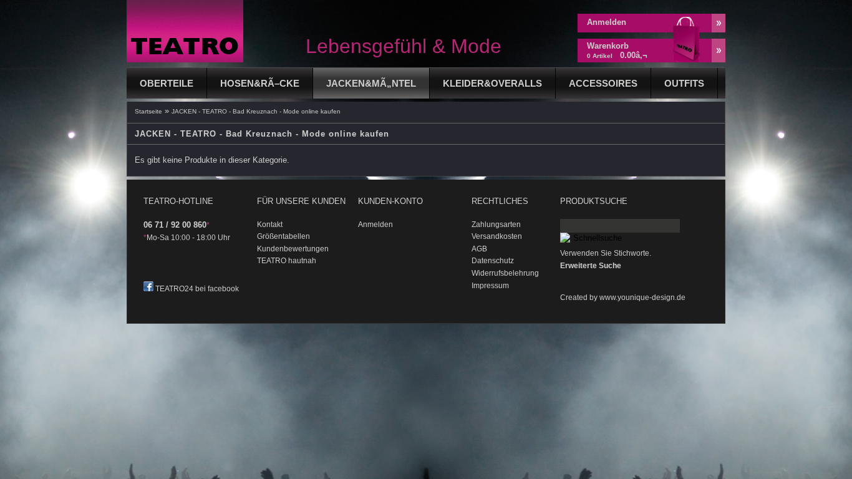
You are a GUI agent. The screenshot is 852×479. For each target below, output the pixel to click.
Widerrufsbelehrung (505, 273)
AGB (479, 249)
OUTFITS (684, 83)
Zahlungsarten (496, 224)
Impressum (490, 285)
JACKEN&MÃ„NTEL (371, 83)
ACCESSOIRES (603, 83)
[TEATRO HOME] (185, 59)
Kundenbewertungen (293, 249)
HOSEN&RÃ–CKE (259, 83)
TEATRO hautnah (286, 260)
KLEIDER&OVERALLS (492, 83)
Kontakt (270, 224)
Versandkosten (497, 236)
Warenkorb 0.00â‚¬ (617, 50)
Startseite (148, 111)
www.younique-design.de (642, 297)
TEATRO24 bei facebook (197, 289)
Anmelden (606, 22)
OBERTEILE (166, 83)
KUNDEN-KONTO (390, 201)
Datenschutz (493, 260)
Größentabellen (283, 236)
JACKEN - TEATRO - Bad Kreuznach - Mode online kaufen (256, 111)
